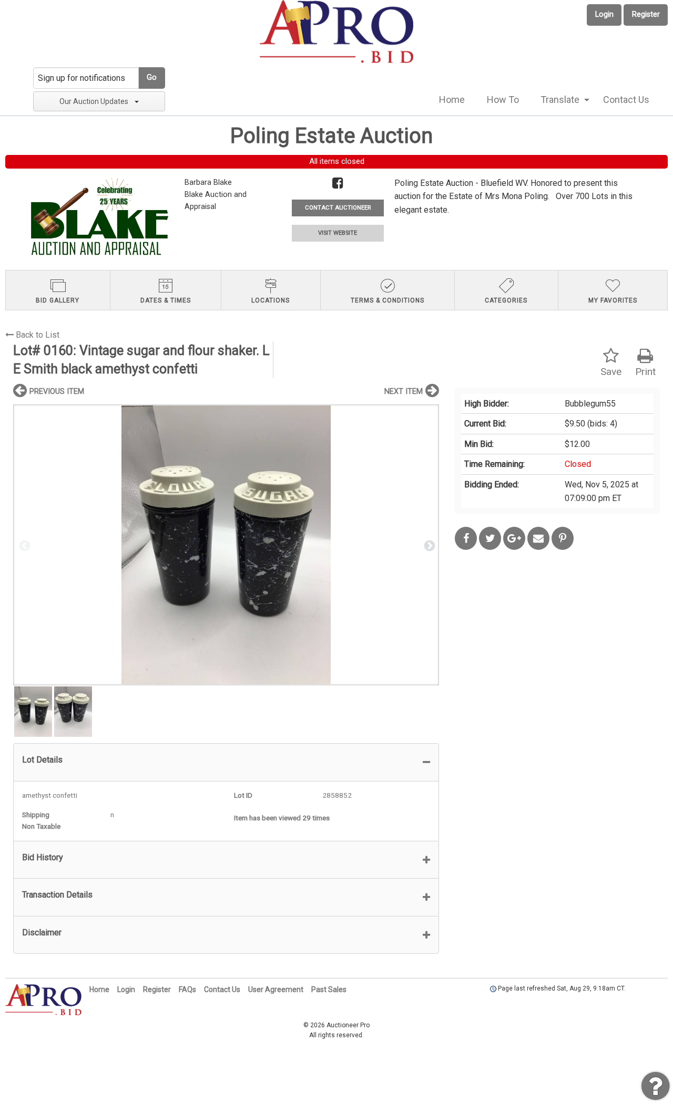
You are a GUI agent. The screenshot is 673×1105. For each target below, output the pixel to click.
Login (604, 14)
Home (452, 99)
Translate (560, 99)
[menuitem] (452, 99)
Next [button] (428, 545)
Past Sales (328, 989)
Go (152, 77)
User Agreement (275, 989)
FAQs (187, 989)
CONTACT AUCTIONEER (338, 207)
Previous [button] (23, 545)
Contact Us (626, 99)
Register (646, 14)
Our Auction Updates (93, 101)
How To (503, 99)
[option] (226, 544)
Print (645, 372)
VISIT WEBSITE (337, 233)
